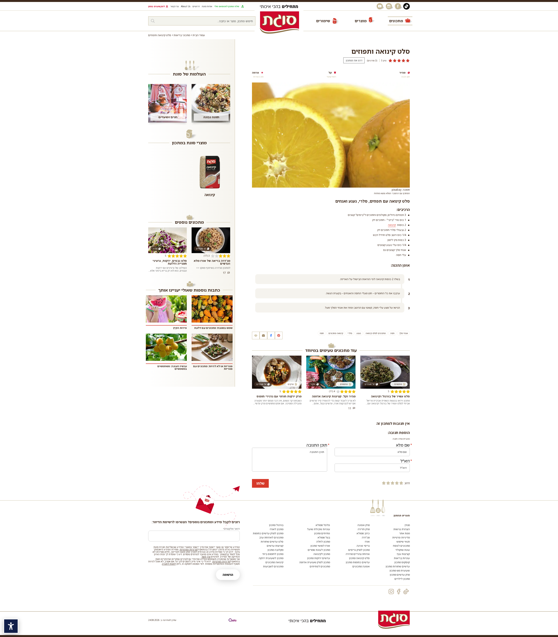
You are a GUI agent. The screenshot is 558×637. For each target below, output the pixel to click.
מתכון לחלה (323, 541)
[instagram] (391, 591)
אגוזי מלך (403, 333)
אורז (367, 541)
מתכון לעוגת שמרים (319, 550)
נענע (359, 333)
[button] (263, 335)
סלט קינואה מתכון (359, 558)
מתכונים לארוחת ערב (271, 537)
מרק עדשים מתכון (400, 574)
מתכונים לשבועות (273, 566)
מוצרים (361, 20)
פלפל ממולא (323, 525)
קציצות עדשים (275, 546)
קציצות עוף (403, 554)
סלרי (350, 333)
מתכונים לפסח (401, 546)
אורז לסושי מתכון (320, 546)
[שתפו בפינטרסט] (278, 335)
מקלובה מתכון (275, 550)
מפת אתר (404, 533)
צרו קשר (174, 6)
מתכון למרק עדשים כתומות (268, 533)
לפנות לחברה (169, 563)
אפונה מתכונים (361, 566)
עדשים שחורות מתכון (398, 566)
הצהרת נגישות (401, 529)
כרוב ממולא (363, 533)
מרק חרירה (364, 529)
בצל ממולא (324, 537)
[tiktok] (406, 591)
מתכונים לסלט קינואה (376, 333)
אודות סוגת (207, 6)
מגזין (407, 525)
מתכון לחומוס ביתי (272, 554)
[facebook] (398, 591)
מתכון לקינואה (321, 554)
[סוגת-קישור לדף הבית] (279, 22)
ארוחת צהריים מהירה (358, 554)
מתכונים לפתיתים (320, 566)
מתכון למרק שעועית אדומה (314, 562)
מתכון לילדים (402, 579)
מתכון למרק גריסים (359, 550)
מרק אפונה (363, 525)
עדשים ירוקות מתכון (318, 558)
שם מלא (403, 445)
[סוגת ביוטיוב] (380, 6)
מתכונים (396, 20)
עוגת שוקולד (402, 550)
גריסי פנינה (363, 546)
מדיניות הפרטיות (188, 549)
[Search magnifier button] (152, 21)
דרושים (196, 6)
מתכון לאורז (276, 529)
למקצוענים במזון (156, 6)
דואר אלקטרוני (231, 529)
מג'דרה (366, 537)
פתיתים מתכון (322, 533)
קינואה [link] (392, 225)
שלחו (260, 483)
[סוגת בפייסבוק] (398, 6)
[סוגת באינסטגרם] (389, 6)
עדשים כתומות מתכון (358, 562)
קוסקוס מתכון (402, 562)
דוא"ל (405, 461)
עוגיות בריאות (402, 558)
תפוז (322, 333)
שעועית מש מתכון (400, 570)
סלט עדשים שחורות (272, 541)
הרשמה (228, 575)
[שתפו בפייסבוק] (271, 335)
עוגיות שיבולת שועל (318, 529)
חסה (392, 333)
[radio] (401, 483)
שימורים (323, 20)
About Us (185, 6)
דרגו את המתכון (354, 60)
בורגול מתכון (276, 525)
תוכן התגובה (316, 445)
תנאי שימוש (403, 541)
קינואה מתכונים (335, 333)
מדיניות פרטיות (401, 537)
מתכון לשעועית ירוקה (271, 558)
